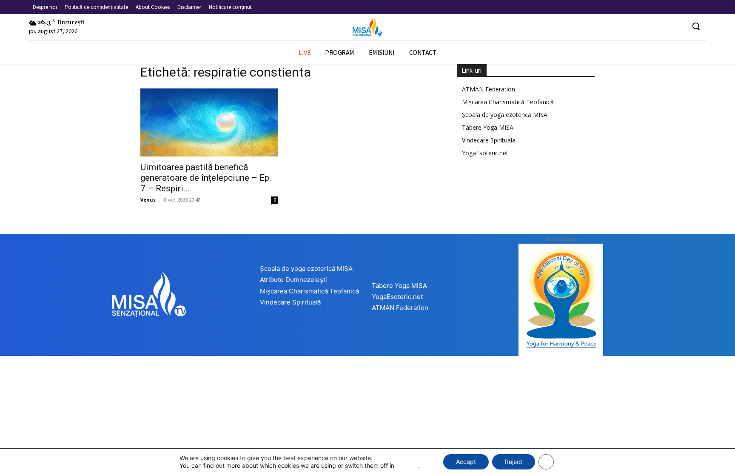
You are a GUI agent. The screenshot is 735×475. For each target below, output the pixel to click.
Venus (148, 199)
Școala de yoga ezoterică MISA (504, 115)
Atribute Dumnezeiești (293, 280)
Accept (466, 461)
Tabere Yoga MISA (487, 127)
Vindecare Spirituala (489, 140)
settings (407, 465)
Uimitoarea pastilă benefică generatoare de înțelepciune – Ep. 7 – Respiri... (205, 177)
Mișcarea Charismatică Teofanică (508, 102)
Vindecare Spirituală (290, 302)
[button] (696, 26)
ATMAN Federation (488, 89)
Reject (513, 461)
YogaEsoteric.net (485, 153)
